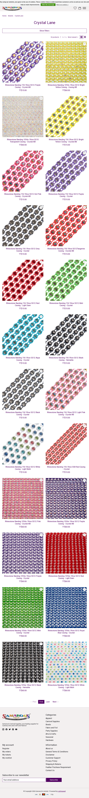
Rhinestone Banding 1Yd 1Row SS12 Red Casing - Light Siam (22, 304)
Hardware (49, 740)
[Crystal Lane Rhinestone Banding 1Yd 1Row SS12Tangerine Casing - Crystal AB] (66, 225)
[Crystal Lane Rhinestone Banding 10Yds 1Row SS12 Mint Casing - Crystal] (22, 607)
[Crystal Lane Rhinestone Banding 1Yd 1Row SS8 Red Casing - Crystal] (66, 443)
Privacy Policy (51, 761)
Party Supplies (52, 731)
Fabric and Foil (51, 728)
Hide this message (48, 5)
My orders (6, 752)
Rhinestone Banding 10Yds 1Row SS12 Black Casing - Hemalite (23, 686)
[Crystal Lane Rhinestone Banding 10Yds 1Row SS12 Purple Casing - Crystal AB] (66, 498)
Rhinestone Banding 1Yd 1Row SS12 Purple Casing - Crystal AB (22, 86)
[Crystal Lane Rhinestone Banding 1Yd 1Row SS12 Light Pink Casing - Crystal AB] (66, 389)
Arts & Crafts (51, 734)
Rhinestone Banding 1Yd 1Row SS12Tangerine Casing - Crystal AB (66, 250)
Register (5, 748)
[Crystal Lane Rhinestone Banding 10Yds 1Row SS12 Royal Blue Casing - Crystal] (66, 607)
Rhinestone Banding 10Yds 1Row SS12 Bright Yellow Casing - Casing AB (66, 86)
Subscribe (54, 780)
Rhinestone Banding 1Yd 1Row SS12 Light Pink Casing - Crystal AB (66, 413)
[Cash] (39, 794)
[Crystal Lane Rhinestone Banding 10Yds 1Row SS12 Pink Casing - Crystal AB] (22, 498)
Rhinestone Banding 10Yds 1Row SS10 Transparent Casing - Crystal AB (23, 140)
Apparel (49, 718)
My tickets (6, 755)
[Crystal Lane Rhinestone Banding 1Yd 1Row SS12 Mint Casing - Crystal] (66, 280)
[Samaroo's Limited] (12, 8)
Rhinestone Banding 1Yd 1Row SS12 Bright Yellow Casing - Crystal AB (66, 140)
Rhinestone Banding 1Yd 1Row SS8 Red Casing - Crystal (66, 468)
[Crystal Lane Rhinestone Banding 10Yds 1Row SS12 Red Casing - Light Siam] (66, 553)
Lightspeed (62, 791)
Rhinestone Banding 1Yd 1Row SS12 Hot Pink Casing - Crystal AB (22, 195)
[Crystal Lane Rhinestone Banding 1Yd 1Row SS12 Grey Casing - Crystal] (22, 225)
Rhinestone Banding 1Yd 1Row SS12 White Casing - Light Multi (22, 468)
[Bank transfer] (36, 794)
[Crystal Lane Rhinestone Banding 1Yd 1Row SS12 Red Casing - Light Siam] (22, 280)
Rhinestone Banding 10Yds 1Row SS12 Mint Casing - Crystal (23, 631)
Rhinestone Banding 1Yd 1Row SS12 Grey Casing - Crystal (23, 250)
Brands (10, 16)
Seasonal (49, 737)
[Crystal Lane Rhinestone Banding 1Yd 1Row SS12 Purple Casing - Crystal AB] (22, 62)
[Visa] (47, 794)
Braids (48, 724)
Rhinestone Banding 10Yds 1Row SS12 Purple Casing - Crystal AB (66, 522)
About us (49, 748)
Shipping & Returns (53, 764)
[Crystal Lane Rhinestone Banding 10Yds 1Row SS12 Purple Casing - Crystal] (22, 553)
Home (4, 16)
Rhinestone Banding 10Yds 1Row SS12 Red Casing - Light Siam (66, 577)
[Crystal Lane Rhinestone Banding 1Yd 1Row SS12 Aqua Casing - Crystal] (22, 334)
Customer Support (53, 758)
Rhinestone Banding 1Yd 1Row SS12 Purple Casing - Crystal (66, 195)
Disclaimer (50, 755)
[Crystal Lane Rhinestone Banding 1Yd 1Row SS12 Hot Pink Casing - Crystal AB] (22, 171)
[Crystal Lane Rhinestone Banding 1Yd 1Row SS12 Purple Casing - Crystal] (66, 171)
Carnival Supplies (53, 721)
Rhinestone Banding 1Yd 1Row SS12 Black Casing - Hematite (66, 359)
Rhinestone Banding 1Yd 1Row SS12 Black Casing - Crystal (23, 413)
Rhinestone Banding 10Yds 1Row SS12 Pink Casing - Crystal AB (23, 522)
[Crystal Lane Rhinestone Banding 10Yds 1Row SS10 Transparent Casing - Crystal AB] (22, 116)
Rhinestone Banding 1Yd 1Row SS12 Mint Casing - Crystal (66, 304)
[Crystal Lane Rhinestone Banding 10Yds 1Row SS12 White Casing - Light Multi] (66, 662)
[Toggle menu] (84, 8)
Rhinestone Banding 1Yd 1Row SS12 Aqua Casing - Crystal (23, 359)
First (41, 702)
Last (48, 702)
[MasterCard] (43, 794)
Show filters (44, 31)
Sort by (64, 37)
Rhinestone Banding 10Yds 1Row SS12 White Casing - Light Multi (66, 686)
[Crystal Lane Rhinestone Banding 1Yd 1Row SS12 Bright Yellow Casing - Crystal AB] (66, 116)
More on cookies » (62, 5)
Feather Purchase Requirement (58, 767)
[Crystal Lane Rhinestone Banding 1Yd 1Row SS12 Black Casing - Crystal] (22, 389)
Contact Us (50, 770)
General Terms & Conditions (57, 752)
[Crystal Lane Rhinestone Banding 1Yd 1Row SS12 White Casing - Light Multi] (22, 443)
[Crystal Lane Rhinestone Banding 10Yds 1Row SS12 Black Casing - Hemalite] (22, 662)
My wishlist (7, 758)
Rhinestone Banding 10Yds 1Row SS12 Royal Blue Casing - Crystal (66, 631)
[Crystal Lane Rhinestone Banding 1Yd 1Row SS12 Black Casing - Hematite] (66, 334)
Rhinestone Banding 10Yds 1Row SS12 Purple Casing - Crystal (22, 577)
